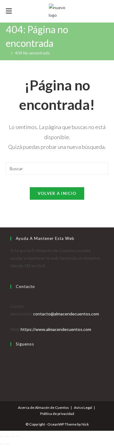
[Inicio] (7, 53)
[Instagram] (12, 371)
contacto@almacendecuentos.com (66, 313)
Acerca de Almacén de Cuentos (43, 407)
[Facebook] (12, 363)
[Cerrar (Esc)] (18, 436)
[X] (12, 356)
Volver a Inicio (57, 193)
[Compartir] (12, 436)
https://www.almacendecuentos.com (56, 329)
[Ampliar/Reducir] (2, 436)
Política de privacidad (57, 413)
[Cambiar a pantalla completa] (7, 436)
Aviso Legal (83, 407)
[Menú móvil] (9, 11)
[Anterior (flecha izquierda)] (2, 443)
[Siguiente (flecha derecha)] (7, 443)
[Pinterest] (12, 379)
